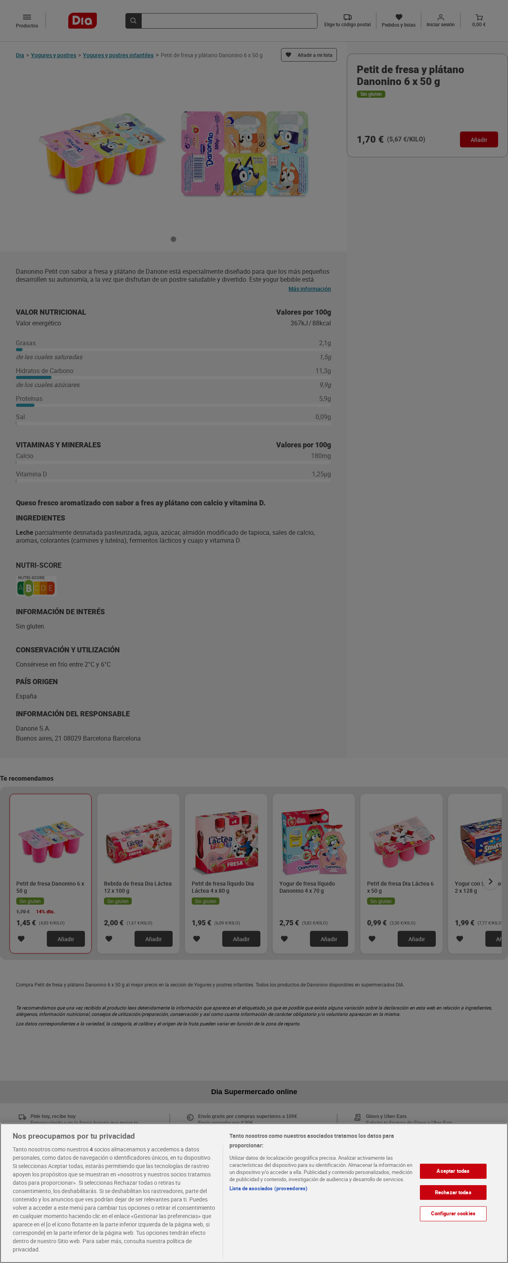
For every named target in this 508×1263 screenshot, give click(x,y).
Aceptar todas (453, 1170)
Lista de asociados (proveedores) (268, 1188)
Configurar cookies (453, 1213)
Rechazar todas (453, 1192)
